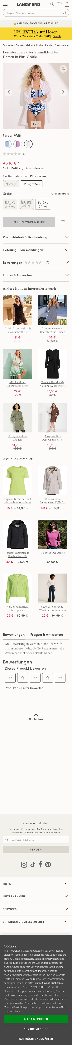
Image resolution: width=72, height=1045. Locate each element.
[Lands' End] (28, 4)
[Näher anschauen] (63, 69)
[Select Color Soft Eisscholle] (7, 144)
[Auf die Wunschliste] (63, 222)
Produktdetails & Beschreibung (25, 237)
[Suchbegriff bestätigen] (64, 13)
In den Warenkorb (29, 222)
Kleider (49, 45)
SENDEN (36, 849)
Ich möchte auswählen (36, 1039)
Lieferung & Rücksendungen (23, 250)
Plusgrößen (32, 184)
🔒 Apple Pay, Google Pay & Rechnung (36, 23)
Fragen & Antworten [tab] (46, 634)
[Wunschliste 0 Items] (59, 4)
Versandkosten (35, 168)
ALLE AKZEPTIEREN (36, 1019)
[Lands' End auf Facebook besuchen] (39, 865)
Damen (20, 45)
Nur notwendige (36, 1029)
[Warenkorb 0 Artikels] (67, 4)
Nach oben (36, 719)
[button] (10, 677)
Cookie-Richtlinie (52, 982)
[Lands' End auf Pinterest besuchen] (47, 865)
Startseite (8, 45)
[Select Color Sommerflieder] (17, 144)
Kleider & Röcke (34, 45)
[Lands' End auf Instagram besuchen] (24, 865)
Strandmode (62, 45)
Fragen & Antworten (17, 275)
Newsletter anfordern (36, 823)
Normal (11, 184)
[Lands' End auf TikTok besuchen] (31, 865)
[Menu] (5, 4)
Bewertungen (14, 634)
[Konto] (52, 4)
